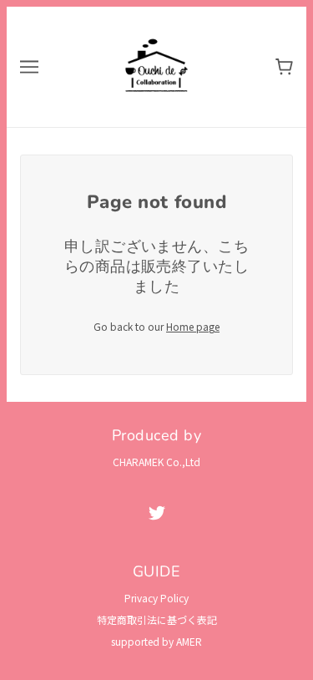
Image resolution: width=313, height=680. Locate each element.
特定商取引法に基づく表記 (157, 619)
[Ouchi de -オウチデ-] (156, 65)
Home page (193, 326)
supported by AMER (156, 641)
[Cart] (284, 67)
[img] (157, 512)
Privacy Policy (156, 598)
